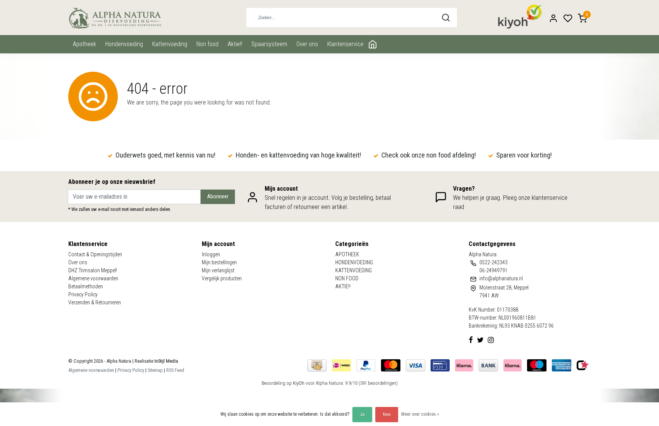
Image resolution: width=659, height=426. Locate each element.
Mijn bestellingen (219, 262)
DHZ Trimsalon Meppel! (92, 270)
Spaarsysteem (269, 44)
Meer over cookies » (420, 414)
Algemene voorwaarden (93, 278)
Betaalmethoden (85, 286)
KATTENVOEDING (169, 44)
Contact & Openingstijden (95, 254)
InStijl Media (165, 361)
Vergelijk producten (222, 278)
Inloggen (211, 254)
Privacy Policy (83, 294)
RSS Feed (175, 370)
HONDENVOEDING (124, 44)
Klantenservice (345, 44)
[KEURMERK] (583, 364)
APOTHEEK (84, 44)
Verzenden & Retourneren (94, 302)
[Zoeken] (446, 18)
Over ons (307, 44)
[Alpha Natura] (115, 18)
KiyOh (298, 383)
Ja (362, 414)
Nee (387, 414)
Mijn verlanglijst (218, 270)
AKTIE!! (235, 44)
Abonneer (217, 196)
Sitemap (155, 370)
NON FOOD (207, 44)
